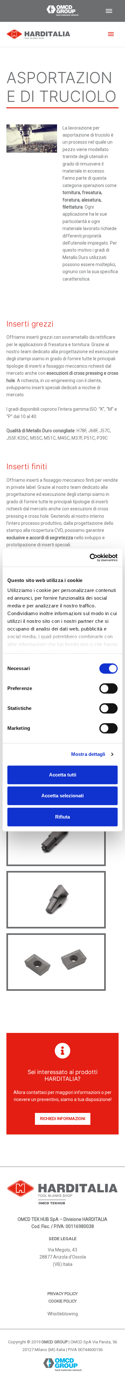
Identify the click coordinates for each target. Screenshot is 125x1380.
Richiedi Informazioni (62, 1118)
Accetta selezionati (62, 795)
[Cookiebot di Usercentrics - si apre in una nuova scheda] (90, 557)
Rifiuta (62, 817)
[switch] (108, 688)
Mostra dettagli (88, 754)
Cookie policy (62, 1301)
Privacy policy (62, 1293)
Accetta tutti (62, 774)
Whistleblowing (62, 1313)
